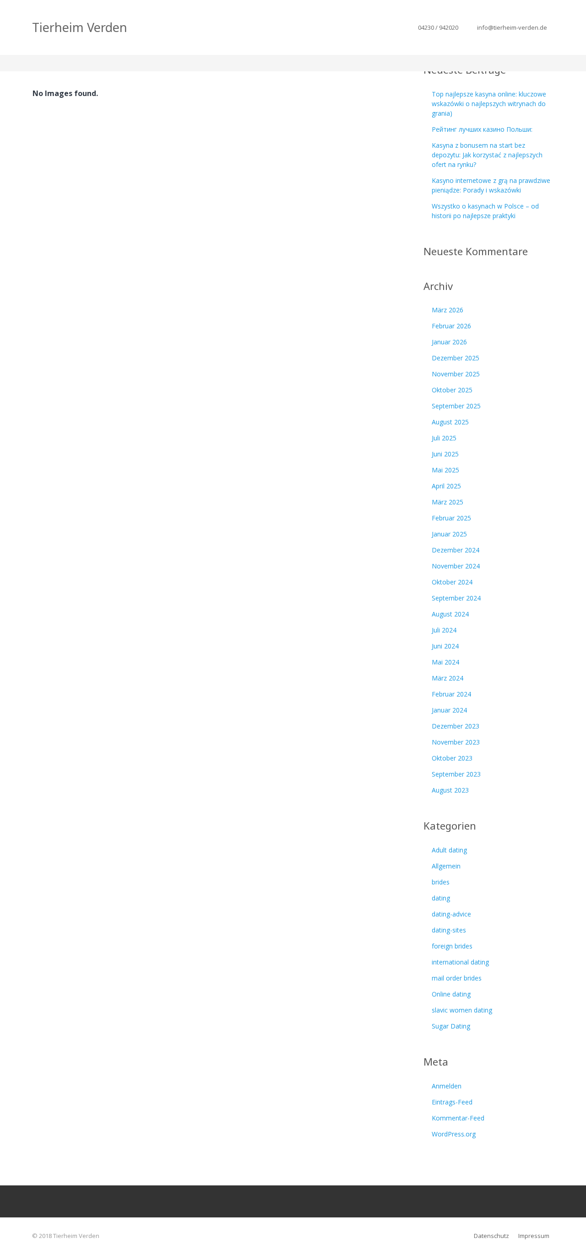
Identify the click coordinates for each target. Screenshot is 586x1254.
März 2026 (447, 309)
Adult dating (449, 850)
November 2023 (456, 742)
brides (441, 882)
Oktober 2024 (452, 582)
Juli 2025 (444, 438)
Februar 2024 (451, 694)
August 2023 (450, 790)
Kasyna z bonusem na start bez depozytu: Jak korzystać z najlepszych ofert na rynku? (487, 155)
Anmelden (446, 1086)
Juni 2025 (445, 454)
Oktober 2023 (452, 758)
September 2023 (456, 774)
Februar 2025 (451, 518)
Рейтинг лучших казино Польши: (482, 129)
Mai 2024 (445, 662)
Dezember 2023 (455, 726)
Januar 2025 (449, 534)
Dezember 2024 (455, 550)
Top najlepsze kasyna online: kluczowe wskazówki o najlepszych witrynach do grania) (489, 104)
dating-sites (449, 930)
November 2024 (456, 566)
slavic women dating (462, 1010)
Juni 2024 (445, 646)
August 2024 (450, 614)
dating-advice (451, 914)
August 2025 (450, 422)
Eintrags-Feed (452, 1102)
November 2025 (456, 374)
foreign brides (452, 946)
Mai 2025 (445, 470)
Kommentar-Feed (458, 1118)
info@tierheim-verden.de (512, 27)
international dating (460, 962)
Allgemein (446, 866)
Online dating (451, 994)
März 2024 (447, 678)
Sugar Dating (451, 1026)
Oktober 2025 (452, 390)
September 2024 (456, 598)
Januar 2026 (449, 342)
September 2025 (456, 406)
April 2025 (446, 486)
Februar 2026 (451, 326)
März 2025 (447, 502)
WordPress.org (454, 1134)
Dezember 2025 (455, 358)
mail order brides (457, 978)
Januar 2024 (449, 710)
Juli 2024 (444, 630)
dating (441, 898)
